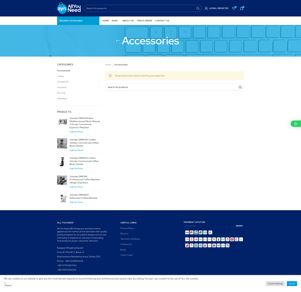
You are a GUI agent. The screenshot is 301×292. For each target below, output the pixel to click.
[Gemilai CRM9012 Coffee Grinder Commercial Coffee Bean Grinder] (62, 163)
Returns (124, 233)
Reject (8, 285)
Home (108, 64)
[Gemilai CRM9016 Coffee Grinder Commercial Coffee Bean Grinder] (62, 145)
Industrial (61, 87)
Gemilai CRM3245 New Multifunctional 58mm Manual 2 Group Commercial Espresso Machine (85, 123)
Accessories (63, 70)
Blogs (123, 249)
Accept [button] (292, 283)
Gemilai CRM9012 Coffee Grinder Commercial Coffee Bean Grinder (84, 161)
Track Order (126, 255)
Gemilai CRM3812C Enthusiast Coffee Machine (84, 196)
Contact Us (126, 244)
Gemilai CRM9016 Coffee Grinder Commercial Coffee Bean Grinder (84, 142)
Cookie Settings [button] (275, 283)
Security (61, 92)
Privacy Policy (127, 228)
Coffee (60, 76)
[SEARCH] (198, 8)
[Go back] (118, 41)
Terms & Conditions (130, 238)
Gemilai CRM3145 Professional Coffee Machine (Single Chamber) (85, 179)
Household (62, 81)
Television (62, 98)
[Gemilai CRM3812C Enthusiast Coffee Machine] (62, 198)
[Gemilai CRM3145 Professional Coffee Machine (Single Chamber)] (62, 182)
